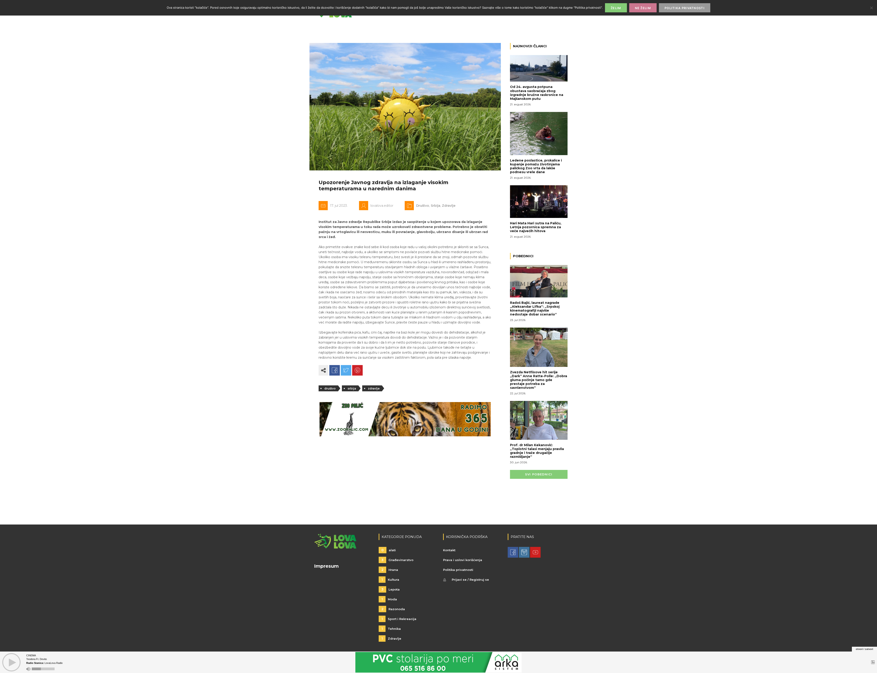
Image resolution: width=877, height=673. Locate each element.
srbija (352, 388)
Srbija (435, 206)
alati (388, 550)
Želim (616, 8)
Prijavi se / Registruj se (470, 579)
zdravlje (374, 388)
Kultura (390, 580)
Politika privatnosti (458, 570)
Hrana (389, 570)
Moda (389, 599)
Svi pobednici (538, 474)
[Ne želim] (871, 7)
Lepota (390, 589)
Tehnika (391, 629)
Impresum (326, 566)
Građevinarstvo (397, 560)
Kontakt (449, 550)
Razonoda (393, 609)
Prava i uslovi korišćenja (462, 560)
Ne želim (643, 8)
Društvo (422, 206)
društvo (330, 388)
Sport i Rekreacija (398, 619)
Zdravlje (448, 206)
